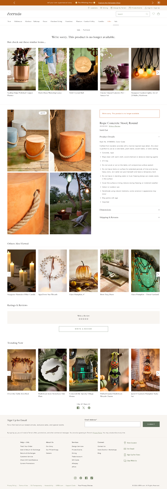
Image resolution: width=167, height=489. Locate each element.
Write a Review (83, 329)
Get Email (130, 449)
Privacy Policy (97, 433)
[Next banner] (152, 2)
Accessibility (49, 485)
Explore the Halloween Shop (109, 3)
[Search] (147, 14)
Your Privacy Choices (85, 485)
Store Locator (132, 443)
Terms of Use (23, 485)
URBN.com (59, 485)
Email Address (90, 420)
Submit (151, 424)
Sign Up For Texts (133, 455)
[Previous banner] (14, 2)
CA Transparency (36, 485)
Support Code (70, 485)
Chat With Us (132, 461)
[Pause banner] (158, 2)
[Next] (157, 72)
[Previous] (9, 72)
